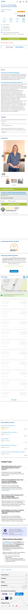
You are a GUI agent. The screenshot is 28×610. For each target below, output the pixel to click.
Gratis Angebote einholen (14, 38)
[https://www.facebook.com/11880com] (2, 606)
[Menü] (26, 2)
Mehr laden (14, 399)
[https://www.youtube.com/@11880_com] (16, 606)
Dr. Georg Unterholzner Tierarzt (8, 432)
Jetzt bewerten (14, 271)
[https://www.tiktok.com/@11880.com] (9, 606)
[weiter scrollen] (27, 47)
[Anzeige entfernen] (27, 605)
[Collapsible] (25, 468)
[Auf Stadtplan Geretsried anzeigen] (26, 277)
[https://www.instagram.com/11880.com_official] (6, 606)
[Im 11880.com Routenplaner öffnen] (24, 277)
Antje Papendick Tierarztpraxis (8, 445)
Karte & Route (19, 47)
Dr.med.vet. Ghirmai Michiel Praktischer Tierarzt (12, 452)
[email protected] (5, 490)
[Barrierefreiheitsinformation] (23, 2)
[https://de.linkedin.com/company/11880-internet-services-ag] (13, 606)
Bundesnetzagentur (8, 543)
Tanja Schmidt (4, 439)
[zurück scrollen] (1, 47)
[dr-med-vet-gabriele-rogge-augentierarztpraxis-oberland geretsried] (8, 181)
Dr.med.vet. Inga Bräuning (7, 425)
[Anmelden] (20, 2)
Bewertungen (9, 47)
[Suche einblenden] (17, 2)
